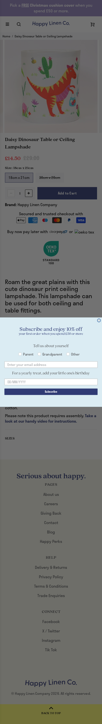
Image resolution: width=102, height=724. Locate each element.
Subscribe (51, 391)
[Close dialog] (99, 320)
